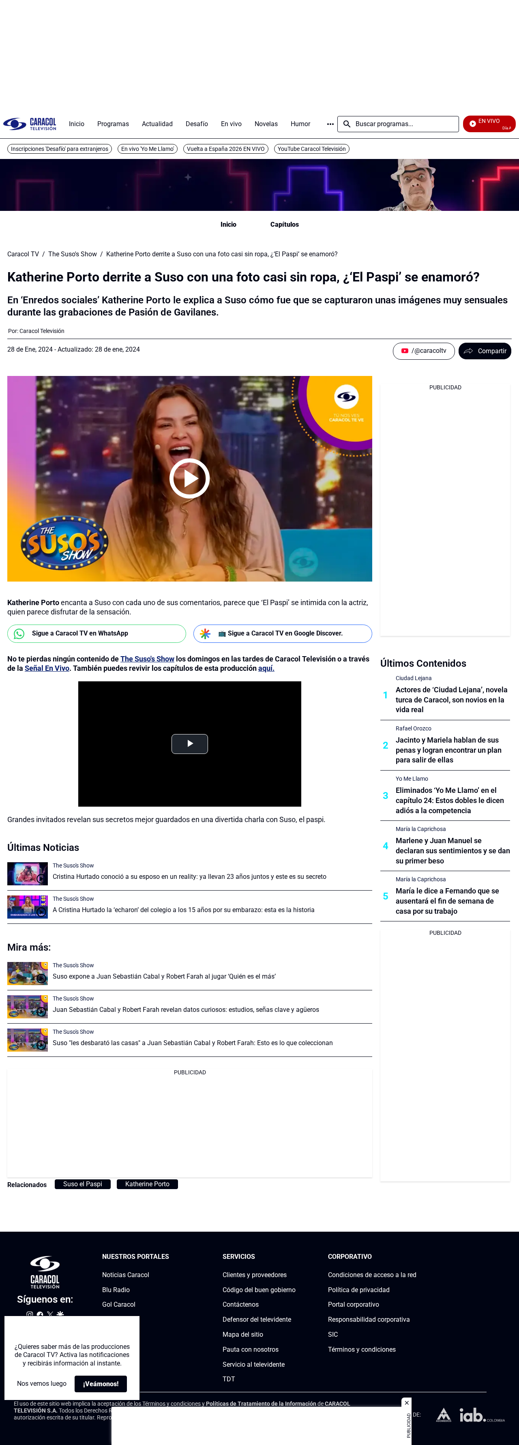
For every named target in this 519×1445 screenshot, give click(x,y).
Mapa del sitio (243, 1334)
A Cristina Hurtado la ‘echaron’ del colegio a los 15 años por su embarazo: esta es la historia (184, 910)
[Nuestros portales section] (171, 1257)
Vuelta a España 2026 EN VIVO (226, 149)
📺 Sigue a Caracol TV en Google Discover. (280, 633)
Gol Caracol (118, 1304)
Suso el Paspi (82, 1184)
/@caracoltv (429, 350)
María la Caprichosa (421, 829)
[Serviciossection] (293, 1257)
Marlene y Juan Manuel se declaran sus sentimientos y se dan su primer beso (453, 850)
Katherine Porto (147, 1184)
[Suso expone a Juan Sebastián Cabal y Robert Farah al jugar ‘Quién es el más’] (27, 973)
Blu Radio (116, 1289)
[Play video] (189, 478)
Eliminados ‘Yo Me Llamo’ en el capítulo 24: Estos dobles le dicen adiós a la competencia (450, 800)
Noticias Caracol (125, 1275)
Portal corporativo (353, 1304)
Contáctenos (241, 1304)
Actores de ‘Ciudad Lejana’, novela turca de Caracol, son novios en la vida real (452, 699)
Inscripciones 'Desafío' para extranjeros (59, 149)
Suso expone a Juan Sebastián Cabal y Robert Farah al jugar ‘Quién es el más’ (164, 976)
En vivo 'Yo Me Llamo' (147, 149)
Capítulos (284, 224)
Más (330, 124)
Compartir (492, 351)
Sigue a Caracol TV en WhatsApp (80, 633)
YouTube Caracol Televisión (312, 149)
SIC (333, 1334)
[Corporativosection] (414, 1257)
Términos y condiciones (362, 1349)
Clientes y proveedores (255, 1275)
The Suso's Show (72, 254)
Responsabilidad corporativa (369, 1319)
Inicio (228, 224)
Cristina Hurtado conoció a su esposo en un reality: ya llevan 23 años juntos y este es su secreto (189, 876)
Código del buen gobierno (259, 1289)
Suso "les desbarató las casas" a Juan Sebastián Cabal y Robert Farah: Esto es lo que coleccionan (193, 1043)
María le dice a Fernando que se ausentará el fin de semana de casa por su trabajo (447, 901)
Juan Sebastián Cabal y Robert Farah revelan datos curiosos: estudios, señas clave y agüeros (186, 1009)
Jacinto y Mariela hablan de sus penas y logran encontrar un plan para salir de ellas (449, 750)
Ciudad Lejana (414, 678)
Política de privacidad (359, 1289)
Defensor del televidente (257, 1319)
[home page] (29, 124)
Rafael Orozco (413, 728)
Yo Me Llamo (412, 778)
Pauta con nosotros (251, 1349)
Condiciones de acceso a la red (372, 1275)
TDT (229, 1379)
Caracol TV (23, 254)
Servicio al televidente (254, 1364)
